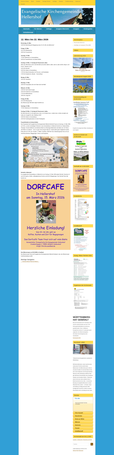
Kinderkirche (78, 196)
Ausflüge (55, 1)
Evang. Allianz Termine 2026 (83, 255)
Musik (32, 1)
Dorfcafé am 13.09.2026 (81, 166)
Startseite (26, 29)
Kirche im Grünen (25, 1)
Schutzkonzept (28, 32)
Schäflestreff (78, 226)
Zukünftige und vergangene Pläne (81, 45)
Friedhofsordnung (69, 1)
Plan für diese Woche (78, 42)
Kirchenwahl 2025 (77, 337)
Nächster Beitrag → (34, 261)
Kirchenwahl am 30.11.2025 (82, 436)
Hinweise (61, 1)
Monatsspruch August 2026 (82, 76)
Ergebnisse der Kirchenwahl (82, 285)
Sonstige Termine (46, 1)
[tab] (83, 398)
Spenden (23, 4)
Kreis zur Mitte (79, 419)
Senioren (78, 425)
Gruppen (76, 29)
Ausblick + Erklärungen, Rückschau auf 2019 (82, 439)
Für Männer (38, 29)
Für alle (77, 398)
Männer (77, 422)
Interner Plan (75, 450)
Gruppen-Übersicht (62, 29)
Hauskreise (78, 416)
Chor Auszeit (79, 413)
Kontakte (38, 1)
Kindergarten (88, 29)
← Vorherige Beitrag (25, 261)
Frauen (77, 428)
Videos (76, 50)
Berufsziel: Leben (79, 342)
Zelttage (49, 29)
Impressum (77, 1)
